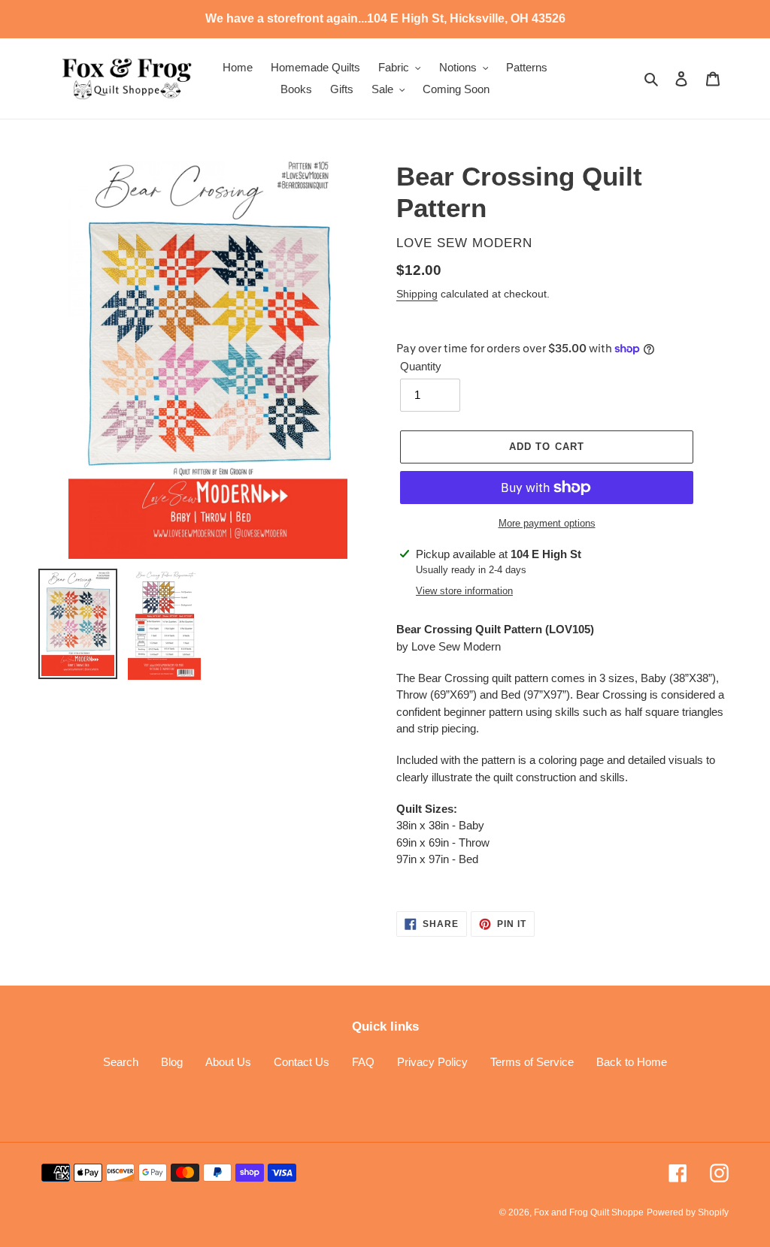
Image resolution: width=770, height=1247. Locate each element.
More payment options (547, 523)
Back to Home (631, 1061)
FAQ (363, 1061)
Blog (172, 1061)
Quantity (420, 366)
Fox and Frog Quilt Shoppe (589, 1212)
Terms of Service (532, 1061)
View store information (464, 590)
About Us (228, 1061)
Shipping (417, 294)
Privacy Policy (432, 1061)
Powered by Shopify (688, 1212)
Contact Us (301, 1061)
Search (120, 1061)
